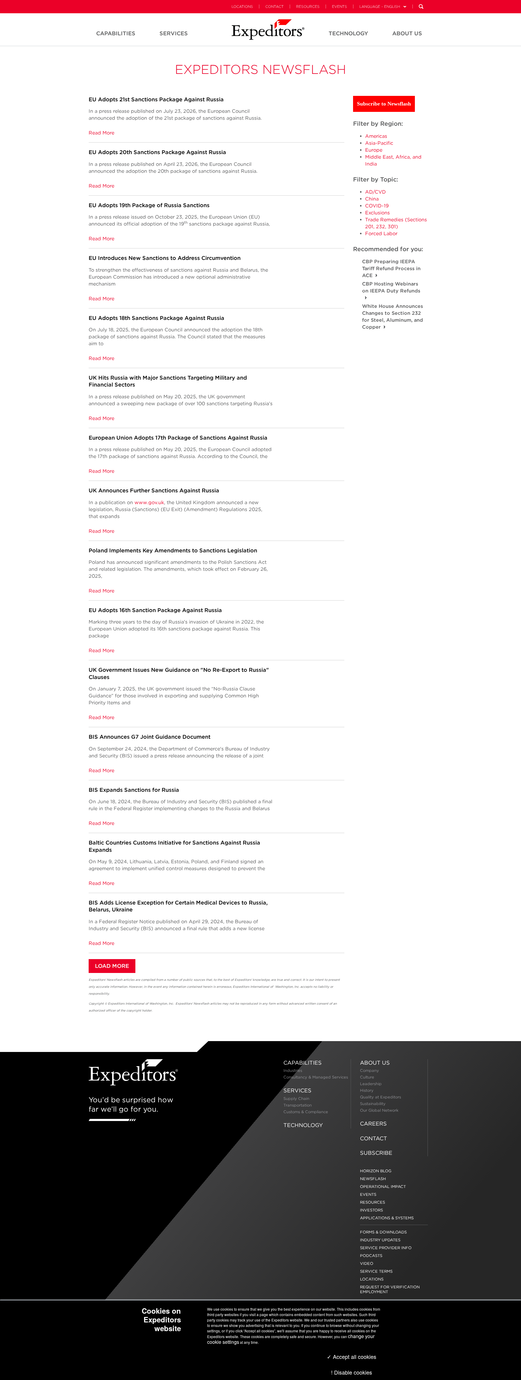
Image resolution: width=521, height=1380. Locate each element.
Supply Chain (296, 1098)
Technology (303, 1125)
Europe (373, 150)
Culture (367, 1077)
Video (366, 1263)
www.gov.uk (149, 502)
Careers (373, 1123)
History (367, 1090)
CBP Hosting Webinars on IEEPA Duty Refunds (391, 287)
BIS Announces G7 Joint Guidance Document (149, 737)
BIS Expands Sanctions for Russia (134, 790)
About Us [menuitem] (407, 33)
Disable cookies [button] (353, 1372)
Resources (308, 6)
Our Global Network (379, 1110)
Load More (112, 966)
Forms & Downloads (383, 1232)
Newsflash (373, 1178)
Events (339, 6)
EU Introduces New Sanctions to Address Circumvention (165, 258)
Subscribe (376, 1153)
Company (369, 1070)
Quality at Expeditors (380, 1097)
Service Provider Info (386, 1248)
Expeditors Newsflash (260, 69)
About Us (375, 1062)
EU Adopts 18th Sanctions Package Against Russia (156, 318)
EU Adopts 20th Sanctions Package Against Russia (157, 152)
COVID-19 (377, 206)
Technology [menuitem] (348, 33)
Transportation (297, 1105)
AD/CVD (375, 192)
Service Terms (376, 1271)
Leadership (371, 1084)
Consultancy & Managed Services (315, 1077)
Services (297, 1090)
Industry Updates (380, 1240)
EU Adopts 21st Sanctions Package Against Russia (156, 99)
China (372, 199)
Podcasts (371, 1255)
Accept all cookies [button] (353, 1356)
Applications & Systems (387, 1218)
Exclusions (377, 213)
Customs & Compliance (305, 1112)
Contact (274, 6)
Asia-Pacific (379, 143)
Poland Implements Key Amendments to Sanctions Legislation (173, 550)
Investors (371, 1210)
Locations (242, 6)
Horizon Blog (375, 1171)
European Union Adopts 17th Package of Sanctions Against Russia (178, 437)
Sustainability (373, 1103)
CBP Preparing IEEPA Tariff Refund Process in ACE (391, 268)
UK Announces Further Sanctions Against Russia (154, 490)
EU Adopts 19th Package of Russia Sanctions (149, 205)
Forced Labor (381, 233)
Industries (292, 1070)
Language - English (379, 6)
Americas (376, 136)
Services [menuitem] (173, 33)
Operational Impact (383, 1186)
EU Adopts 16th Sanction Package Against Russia (155, 610)
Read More (101, 133)
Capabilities (302, 1062)
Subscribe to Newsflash (384, 104)
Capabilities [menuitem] (115, 33)
